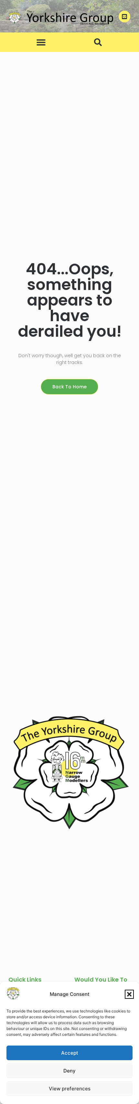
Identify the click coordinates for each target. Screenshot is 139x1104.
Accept (69, 1053)
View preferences (70, 1088)
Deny (69, 1071)
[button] (129, 994)
